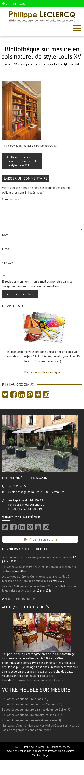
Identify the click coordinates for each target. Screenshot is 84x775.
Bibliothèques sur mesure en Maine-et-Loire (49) (32, 720)
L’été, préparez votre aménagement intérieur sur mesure (37, 557)
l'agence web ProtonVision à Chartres (54, 751)
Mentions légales (42, 755)
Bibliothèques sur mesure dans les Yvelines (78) (32, 704)
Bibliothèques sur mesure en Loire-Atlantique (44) (33, 715)
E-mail (6, 249)
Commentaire (11, 199)
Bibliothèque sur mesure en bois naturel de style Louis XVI (21, 161)
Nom (5, 235)
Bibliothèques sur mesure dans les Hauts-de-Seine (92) (36, 709)
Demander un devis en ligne (42, 372)
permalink (51, 145)
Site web (7, 263)
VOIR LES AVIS (15, 4)
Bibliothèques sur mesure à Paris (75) (25, 699)
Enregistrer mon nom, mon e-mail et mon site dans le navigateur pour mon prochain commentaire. (37, 283)
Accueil (9, 64)
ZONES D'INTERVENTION (20, 599)
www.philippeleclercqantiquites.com (41, 680)
